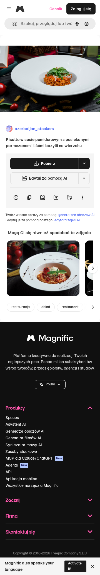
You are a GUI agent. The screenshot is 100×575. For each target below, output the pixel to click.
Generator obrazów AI (25, 431)
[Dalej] (93, 268)
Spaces (12, 417)
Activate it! (75, 566)
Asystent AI (16, 424)
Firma (12, 516)
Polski (50, 384)
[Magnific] (50, 339)
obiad (45, 307)
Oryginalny (38, 47)
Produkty (15, 408)
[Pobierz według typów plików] (84, 163)
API (9, 471)
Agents (16, 465)
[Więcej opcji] (82, 197)
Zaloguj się (81, 8)
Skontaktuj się (20, 532)
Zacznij (13, 500)
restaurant (70, 307)
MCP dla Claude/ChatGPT (34, 458)
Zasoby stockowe (21, 451)
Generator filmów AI (23, 437)
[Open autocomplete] (12, 24)
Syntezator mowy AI (24, 444)
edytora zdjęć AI (67, 220)
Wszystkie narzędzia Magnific (32, 485)
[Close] (92, 566)
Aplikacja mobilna (21, 478)
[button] (50, 384)
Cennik (55, 8)
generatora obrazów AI (76, 215)
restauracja (20, 307)
